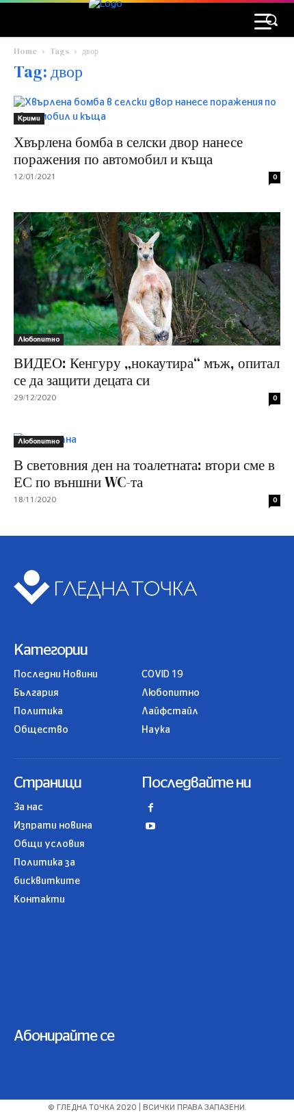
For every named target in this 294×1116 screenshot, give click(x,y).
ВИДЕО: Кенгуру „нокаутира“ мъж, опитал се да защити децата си (147, 371)
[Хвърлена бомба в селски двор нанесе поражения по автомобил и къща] (147, 110)
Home (25, 51)
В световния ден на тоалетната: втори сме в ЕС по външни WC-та (144, 473)
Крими (29, 118)
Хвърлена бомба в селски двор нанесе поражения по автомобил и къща (128, 150)
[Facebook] (151, 809)
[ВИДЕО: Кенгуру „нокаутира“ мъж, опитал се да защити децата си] (147, 279)
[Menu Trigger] (263, 22)
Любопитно (38, 339)
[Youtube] (151, 827)
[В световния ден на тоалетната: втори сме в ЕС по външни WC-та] (147, 440)
